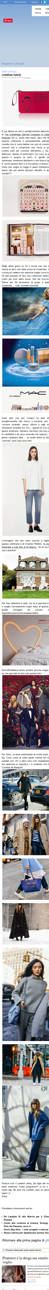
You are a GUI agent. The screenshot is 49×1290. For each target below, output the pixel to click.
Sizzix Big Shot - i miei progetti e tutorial (26, 1229)
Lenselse (27, 78)
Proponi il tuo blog (20, 2)
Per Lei (38, 13)
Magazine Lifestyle (12, 63)
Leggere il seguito (34, 1277)
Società (38, 9)
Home (5, 2)
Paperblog (15, 11)
